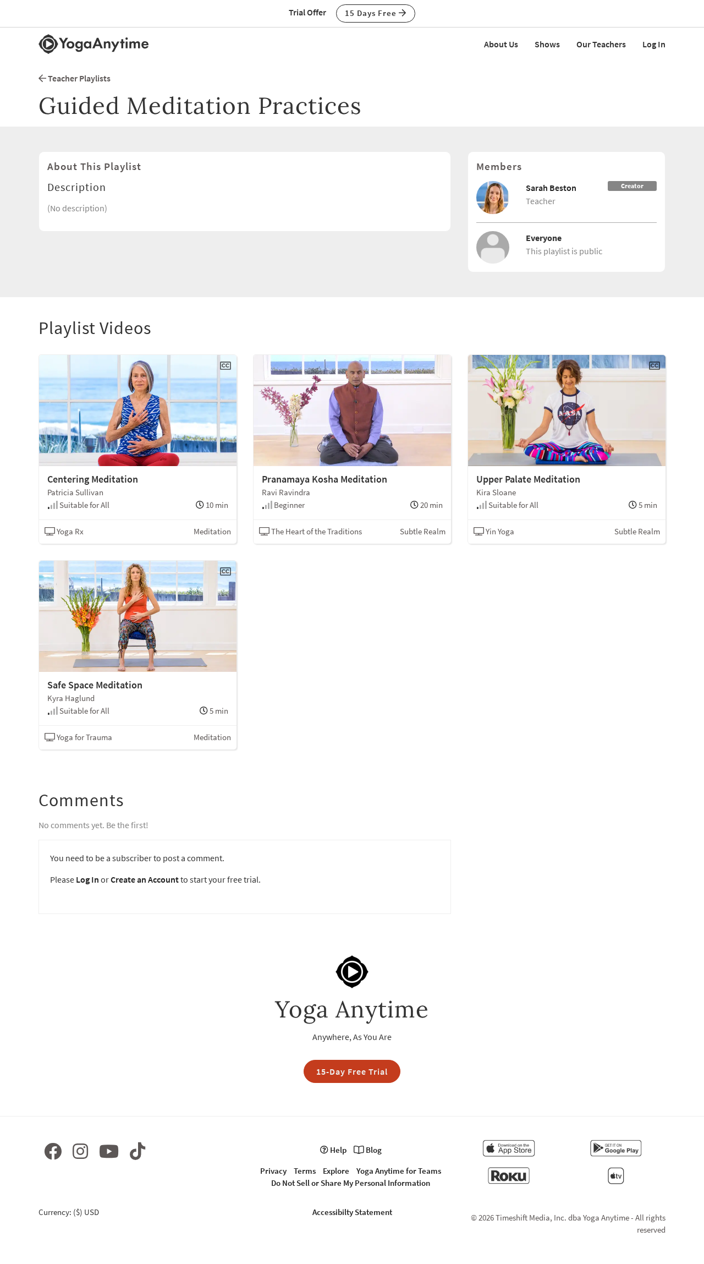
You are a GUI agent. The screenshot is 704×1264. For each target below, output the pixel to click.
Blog (373, 1150)
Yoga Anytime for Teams (398, 1170)
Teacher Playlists (78, 78)
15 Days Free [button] (372, 13)
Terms (305, 1170)
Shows (547, 44)
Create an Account (145, 879)
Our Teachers (601, 44)
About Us (501, 44)
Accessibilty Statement (352, 1212)
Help (337, 1150)
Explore (336, 1170)
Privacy (273, 1170)
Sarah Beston (551, 187)
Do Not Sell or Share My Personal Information (350, 1183)
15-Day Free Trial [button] (352, 1071)
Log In (654, 44)
